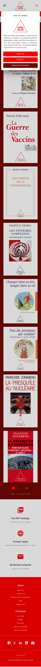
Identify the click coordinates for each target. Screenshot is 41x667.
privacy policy (22, 47)
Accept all (20, 54)
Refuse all (20, 59)
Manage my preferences (20, 65)
